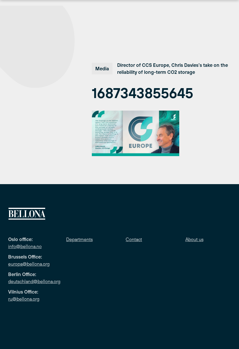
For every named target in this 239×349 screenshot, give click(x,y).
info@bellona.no (25, 246)
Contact (134, 239)
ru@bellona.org (23, 298)
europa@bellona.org (29, 263)
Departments (79, 239)
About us (194, 239)
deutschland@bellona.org (34, 281)
